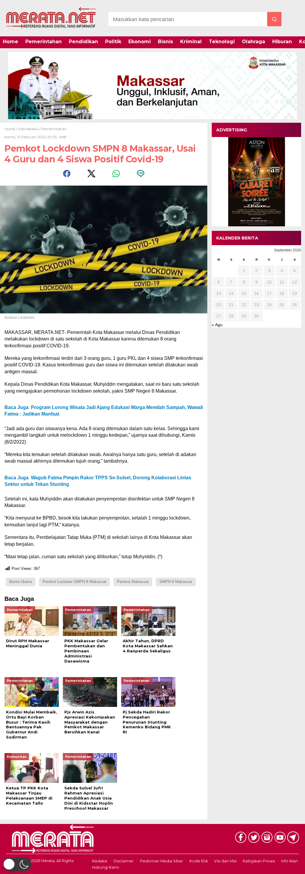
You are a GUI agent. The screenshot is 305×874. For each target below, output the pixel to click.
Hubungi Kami (105, 867)
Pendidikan (83, 41)
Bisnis (165, 41)
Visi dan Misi (225, 861)
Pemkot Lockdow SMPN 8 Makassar (74, 581)
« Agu (217, 324)
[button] (17, 864)
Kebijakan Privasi (259, 861)
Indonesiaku (28, 129)
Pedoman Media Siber (161, 861)
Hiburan (282, 41)
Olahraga (253, 41)
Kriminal (191, 41)
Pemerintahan (43, 41)
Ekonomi (139, 41)
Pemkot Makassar (133, 581)
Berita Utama (20, 581)
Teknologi (222, 41)
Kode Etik (198, 861)
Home (10, 41)
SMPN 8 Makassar (175, 581)
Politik (113, 41)
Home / (11, 129)
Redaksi (99, 861)
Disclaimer (123, 861)
